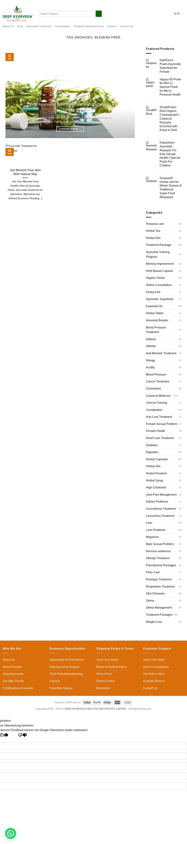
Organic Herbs (155, 277)
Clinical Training (156, 402)
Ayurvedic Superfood (159, 299)
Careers (112, 26)
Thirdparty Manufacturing (88, 26)
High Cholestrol (156, 487)
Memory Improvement (160, 263)
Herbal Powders (156, 473)
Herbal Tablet (154, 313)
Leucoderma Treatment (161, 508)
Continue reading (70, 129)
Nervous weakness (158, 551)
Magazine (152, 536)
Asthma (151, 339)
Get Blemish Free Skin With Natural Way (25, 172)
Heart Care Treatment (160, 438)
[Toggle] (180, 395)
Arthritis (151, 346)
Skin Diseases (155, 593)
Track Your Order (107, 659)
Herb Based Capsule (159, 270)
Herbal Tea (153, 230)
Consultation (62, 26)
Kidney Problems (157, 501)
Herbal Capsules (157, 459)
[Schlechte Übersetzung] (22, 736)
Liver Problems (155, 529)
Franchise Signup (60, 688)
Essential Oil (154, 306)
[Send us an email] (175, 2)
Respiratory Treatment (160, 586)
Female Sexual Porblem (161, 423)
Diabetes (152, 445)
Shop (20, 26)
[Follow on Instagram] (168, 2)
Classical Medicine (158, 395)
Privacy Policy (105, 681)
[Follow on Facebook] (165, 2)
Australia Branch (154, 681)
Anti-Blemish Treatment (161, 353)
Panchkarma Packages (161, 565)
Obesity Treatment (157, 558)
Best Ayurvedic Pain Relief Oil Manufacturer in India (70, 107)
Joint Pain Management (161, 494)
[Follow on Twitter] (172, 2)
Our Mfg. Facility (13, 681)
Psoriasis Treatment (159, 579)
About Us (8, 26)
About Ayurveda (13, 673)
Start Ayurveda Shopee (64, 666)
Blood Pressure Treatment (156, 330)
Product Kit (153, 292)
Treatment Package (158, 244)
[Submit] (99, 14)
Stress (150, 600)
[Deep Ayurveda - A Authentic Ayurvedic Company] (18, 14)
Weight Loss (154, 621)
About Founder (12, 666)
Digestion (152, 452)
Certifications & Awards (18, 688)
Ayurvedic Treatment (38, 26)
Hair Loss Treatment (159, 416)
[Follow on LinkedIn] (179, 2)
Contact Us (155, 2)
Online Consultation (159, 285)
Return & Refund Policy (111, 666)
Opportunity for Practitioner (66, 659)
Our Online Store (154, 673)
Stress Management (159, 607)
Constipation (154, 409)
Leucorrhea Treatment (160, 515)
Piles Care (153, 572)
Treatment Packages (159, 614)
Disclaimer (103, 688)
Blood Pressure (156, 374)
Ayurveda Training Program (158, 254)
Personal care (155, 223)
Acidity (150, 367)
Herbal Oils (153, 237)
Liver (149, 522)
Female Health (155, 430)
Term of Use (104, 673)
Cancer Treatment (157, 381)
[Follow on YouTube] (182, 2)
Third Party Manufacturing (66, 673)
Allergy (150, 360)
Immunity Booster (157, 320)
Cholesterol (153, 388)
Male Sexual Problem (160, 544)
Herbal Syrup (154, 480)
